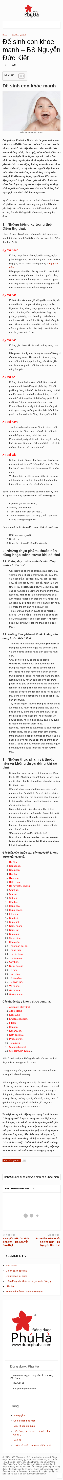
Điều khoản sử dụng (16, 1276)
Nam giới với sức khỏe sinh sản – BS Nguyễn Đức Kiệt (16, 1241)
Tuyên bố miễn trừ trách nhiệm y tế (24, 1291)
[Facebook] (50, 25)
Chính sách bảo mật (16, 1270)
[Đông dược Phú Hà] (31, 17)
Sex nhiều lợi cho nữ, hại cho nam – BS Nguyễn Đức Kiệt (47, 1241)
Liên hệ (10, 1286)
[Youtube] (45, 25)
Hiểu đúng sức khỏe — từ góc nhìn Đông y (28, 1281)
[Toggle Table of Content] (20, 76)
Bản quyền (11, 1265)
